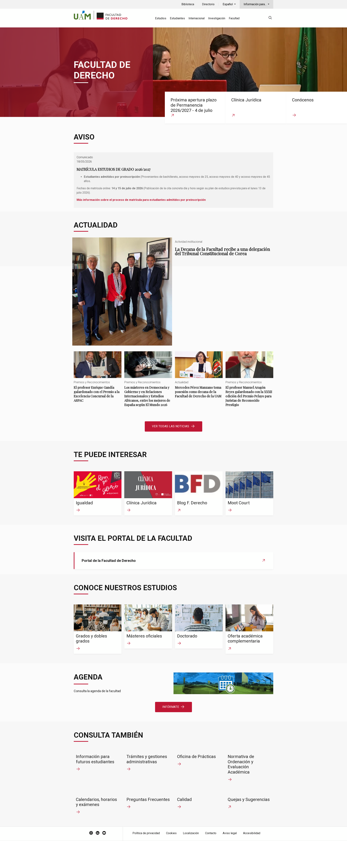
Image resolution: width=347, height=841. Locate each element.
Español (228, 4)
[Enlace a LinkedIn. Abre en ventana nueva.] (97, 833)
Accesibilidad (251, 833)
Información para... (255, 4)
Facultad (234, 18)
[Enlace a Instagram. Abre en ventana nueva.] (91, 833)
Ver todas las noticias (170, 426)
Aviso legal (230, 833)
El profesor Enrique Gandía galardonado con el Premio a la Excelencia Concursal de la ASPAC (97, 380)
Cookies (171, 833)
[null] (270, 18)
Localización (191, 833)
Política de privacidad (146, 833)
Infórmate (170, 707)
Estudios (160, 18)
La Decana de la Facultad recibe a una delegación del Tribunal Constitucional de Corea (173, 291)
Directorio (208, 4)
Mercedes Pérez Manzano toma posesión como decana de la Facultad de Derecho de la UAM (199, 377)
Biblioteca (187, 4)
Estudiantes (177, 18)
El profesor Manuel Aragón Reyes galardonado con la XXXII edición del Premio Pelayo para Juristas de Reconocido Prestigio (249, 382)
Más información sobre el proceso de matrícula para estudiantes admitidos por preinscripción (141, 200)
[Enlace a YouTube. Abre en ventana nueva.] (104, 833)
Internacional (197, 18)
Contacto (210, 833)
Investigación (216, 18)
